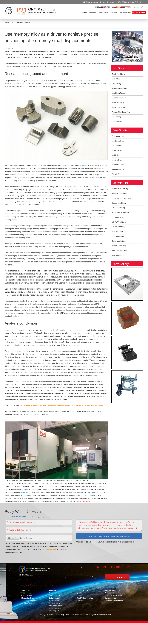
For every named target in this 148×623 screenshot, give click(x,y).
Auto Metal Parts (118, 136)
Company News (111, 598)
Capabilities (81, 600)
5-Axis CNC (26, 590)
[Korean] (113, 7)
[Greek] (107, 7)
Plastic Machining (118, 107)
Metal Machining (118, 103)
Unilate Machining (118, 227)
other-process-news (23, 22)
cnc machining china (48, 480)
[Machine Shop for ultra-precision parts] (34, 571)
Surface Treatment (119, 98)
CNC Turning (26, 595)
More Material (117, 255)
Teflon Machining (118, 241)
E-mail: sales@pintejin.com (96, 2)
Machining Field (27, 598)
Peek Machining (118, 217)
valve (84, 165)
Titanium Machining (119, 193)
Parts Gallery (117, 122)
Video (141, 2)
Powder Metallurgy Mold (121, 112)
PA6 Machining (117, 231)
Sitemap (136, 8)
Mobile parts (54, 600)
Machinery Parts (118, 141)
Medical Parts (117, 160)
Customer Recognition (114, 600)
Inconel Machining (119, 246)
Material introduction (113, 590)
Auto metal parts (56, 590)
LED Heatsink (117, 146)
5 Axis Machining (118, 74)
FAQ (136, 2)
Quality (80, 593)
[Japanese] (111, 7)
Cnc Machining (29, 585)
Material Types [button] (125, 13)
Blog (132, 2)
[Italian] (109, 7)
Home (7, 22)
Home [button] (84, 13)
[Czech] (100, 7)
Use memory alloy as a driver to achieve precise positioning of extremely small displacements (62, 405)
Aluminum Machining (120, 189)
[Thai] (130, 7)
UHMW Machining (119, 222)
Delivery (80, 595)
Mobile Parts (116, 155)
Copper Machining (119, 203)
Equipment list (82, 590)
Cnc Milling (116, 79)
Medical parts (26, 492)
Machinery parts (55, 593)
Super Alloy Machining (120, 212)
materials (26, 489)
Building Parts (117, 150)
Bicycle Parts (117, 174)
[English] (96, 7)
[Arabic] (98, 7)
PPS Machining (118, 236)
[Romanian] (118, 7)
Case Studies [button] (103, 13)
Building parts (54, 598)
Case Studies (55, 585)
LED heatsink (54, 595)
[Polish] (115, 7)
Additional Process (29, 600)
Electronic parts (54, 492)
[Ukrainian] (128, 7)
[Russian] (120, 7)
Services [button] (92, 13)
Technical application (113, 595)
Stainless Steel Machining (121, 198)
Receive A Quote (117, 577)
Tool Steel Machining (119, 250)
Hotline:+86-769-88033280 (16, 517)
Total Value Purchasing (86, 598)
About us (81, 585)
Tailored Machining (119, 169)
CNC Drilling (88, 495)
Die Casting (116, 117)
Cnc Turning (116, 84)
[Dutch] (102, 7)
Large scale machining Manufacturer (18, 483)
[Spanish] (122, 7)
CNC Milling (26, 593)
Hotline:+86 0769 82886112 (119, 2)
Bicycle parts (54, 611)
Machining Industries (120, 88)
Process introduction (113, 593)
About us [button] (114, 13)
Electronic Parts (118, 165)
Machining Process (119, 93)
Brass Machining (118, 208)
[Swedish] (124, 7)
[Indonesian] (126, 7)
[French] (104, 7)
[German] (105, 7)
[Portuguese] (117, 7)
